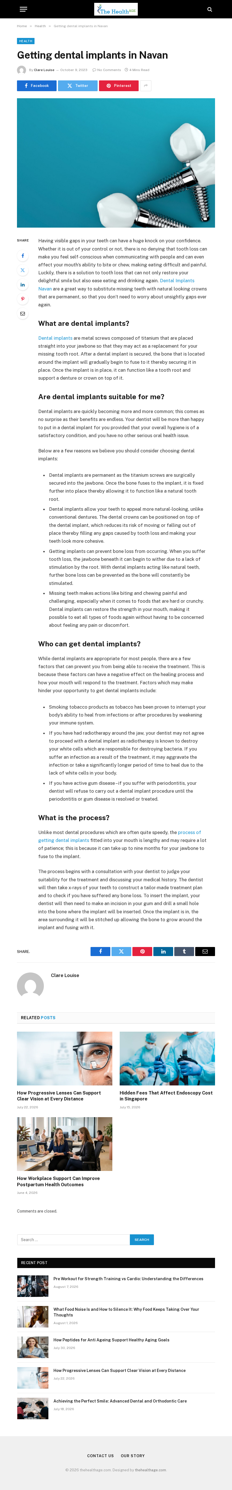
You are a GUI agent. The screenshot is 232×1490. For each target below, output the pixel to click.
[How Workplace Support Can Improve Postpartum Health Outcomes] (64, 1144)
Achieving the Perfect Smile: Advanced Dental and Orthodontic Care (120, 1401)
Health (25, 41)
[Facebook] (22, 255)
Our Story (133, 1456)
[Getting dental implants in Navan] (116, 163)
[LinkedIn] (22, 284)
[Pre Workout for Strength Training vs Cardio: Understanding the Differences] (32, 1286)
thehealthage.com (150, 1470)
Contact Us (100, 1456)
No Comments (109, 70)
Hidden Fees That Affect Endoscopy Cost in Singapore (166, 1096)
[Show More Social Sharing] (145, 85)
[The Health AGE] (116, 9)
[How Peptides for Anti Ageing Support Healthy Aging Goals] (32, 1347)
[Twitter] (22, 270)
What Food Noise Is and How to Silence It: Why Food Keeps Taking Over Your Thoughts (126, 1312)
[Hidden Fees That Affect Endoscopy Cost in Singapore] (167, 1058)
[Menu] (23, 9)
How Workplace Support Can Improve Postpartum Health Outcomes (58, 1181)
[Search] (209, 9)
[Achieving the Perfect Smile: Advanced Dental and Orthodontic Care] (32, 1408)
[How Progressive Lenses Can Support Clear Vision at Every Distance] (64, 1058)
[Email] (22, 313)
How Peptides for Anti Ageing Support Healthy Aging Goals (111, 1340)
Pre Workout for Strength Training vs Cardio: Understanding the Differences (128, 1279)
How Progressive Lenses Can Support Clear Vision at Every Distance (59, 1096)
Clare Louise (44, 70)
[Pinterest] (22, 299)
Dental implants (55, 338)
